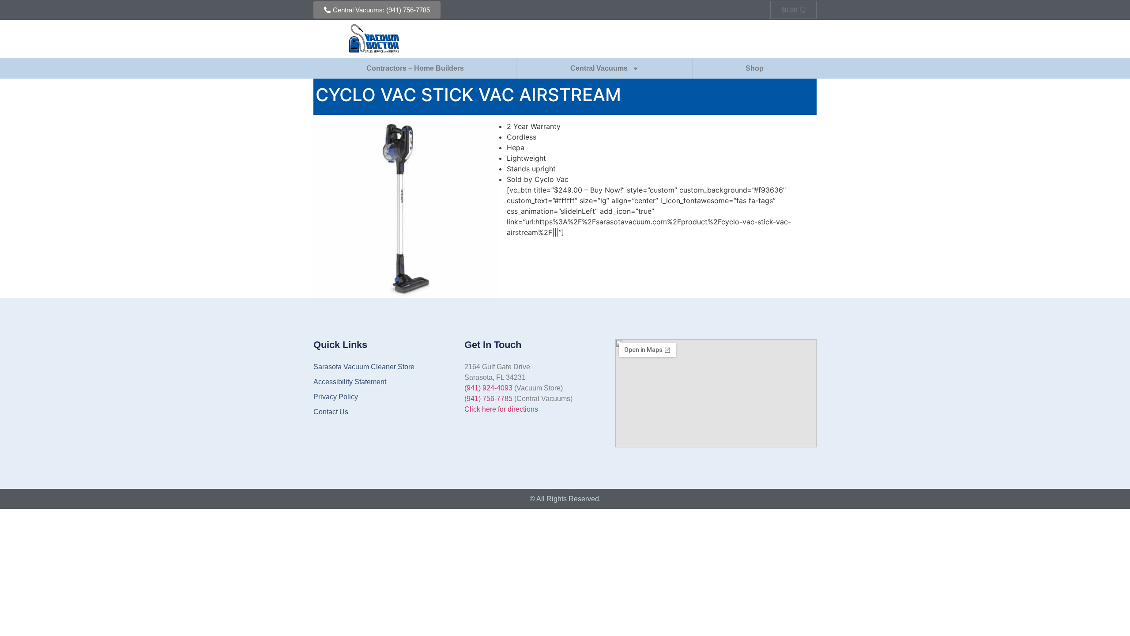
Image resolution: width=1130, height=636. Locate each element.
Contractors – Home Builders (415, 68)
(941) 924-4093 (488, 388)
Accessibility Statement (349, 382)
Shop (755, 68)
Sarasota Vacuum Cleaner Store (363, 367)
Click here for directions (501, 409)
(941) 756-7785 (488, 398)
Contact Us (330, 412)
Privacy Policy (335, 397)
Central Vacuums (599, 68)
